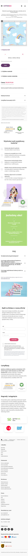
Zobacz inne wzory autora (5, 122)
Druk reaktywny (4, 475)
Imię (3, 326)
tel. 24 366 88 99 (4, 513)
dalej (5, 65)
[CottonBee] (7, 6)
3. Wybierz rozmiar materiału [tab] (9, 76)
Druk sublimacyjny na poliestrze (7, 468)
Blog (2, 454)
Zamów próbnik (4, 485)
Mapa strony (3, 506)
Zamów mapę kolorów (5, 487)
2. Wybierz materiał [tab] (6, 71)
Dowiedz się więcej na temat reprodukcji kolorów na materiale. (13, 119)
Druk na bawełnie (4, 464)
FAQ (2, 497)
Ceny (2, 452)
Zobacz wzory (3, 451)
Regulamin (3, 502)
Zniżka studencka (4, 456)
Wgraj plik (3, 449)
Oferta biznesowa (4, 482)
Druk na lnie (3, 473)
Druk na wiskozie (4, 471)
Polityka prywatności (5, 504)
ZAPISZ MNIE (14, 339)
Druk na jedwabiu (4, 469)
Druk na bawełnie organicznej (7, 466)
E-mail (4, 332)
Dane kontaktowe (4, 495)
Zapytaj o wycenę (4, 483)
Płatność (2, 499)
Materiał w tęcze (19, 17)
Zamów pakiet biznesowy (6, 488)
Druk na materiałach (5, 463)
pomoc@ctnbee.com (5, 278)
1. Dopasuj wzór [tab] (5, 49)
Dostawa (3, 501)
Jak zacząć (3, 447)
